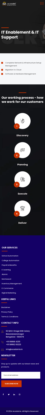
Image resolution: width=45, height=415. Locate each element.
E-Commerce (7, 288)
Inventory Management (12, 283)
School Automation (10, 256)
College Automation (10, 260)
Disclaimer (5, 307)
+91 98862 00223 (13, 344)
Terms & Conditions (9, 316)
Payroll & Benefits (9, 265)
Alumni (4, 274)
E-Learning (6, 270)
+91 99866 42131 (13, 341)
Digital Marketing (9, 293)
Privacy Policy (7, 312)
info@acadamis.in (14, 349)
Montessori (6, 279)
